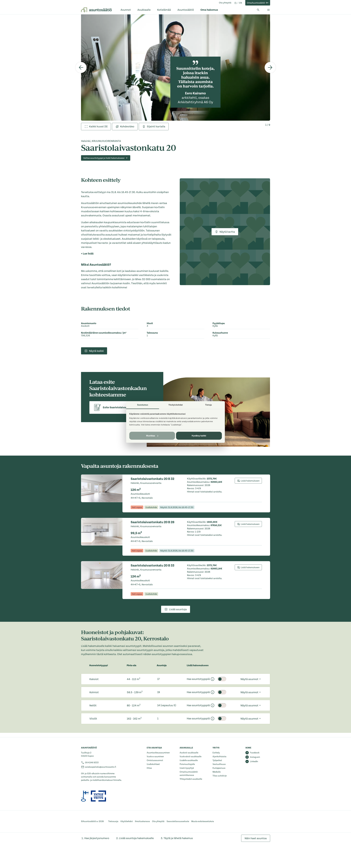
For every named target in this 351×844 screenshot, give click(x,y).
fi (236, 3)
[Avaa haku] (258, 10)
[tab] (96, 126)
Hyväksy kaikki (199, 435)
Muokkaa (150, 435)
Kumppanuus (219, 768)
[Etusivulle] (96, 9)
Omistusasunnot (155, 760)
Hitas (149, 768)
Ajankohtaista (219, 756)
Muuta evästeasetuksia (202, 821)
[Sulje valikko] (268, 10)
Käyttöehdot (127, 821)
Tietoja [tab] (208, 405)
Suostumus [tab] (142, 405)
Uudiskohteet (153, 764)
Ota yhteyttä (225, 3)
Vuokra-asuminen (155, 756)
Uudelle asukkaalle (189, 760)
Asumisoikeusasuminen (158, 752)
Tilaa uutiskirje (220, 775)
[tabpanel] (175, 67)
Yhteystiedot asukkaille (191, 779)
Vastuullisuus (219, 764)
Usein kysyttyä (187, 768)
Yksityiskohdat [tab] (175, 405)
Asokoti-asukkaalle (189, 752)
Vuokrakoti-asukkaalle (190, 756)
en (240, 3)
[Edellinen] (81, 67)
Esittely (216, 752)
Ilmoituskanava (142, 821)
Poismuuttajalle (187, 764)
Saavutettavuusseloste (178, 821)
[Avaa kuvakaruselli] (175, 67)
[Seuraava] (270, 67)
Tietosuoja (113, 821)
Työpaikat (217, 760)
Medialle (217, 772)
